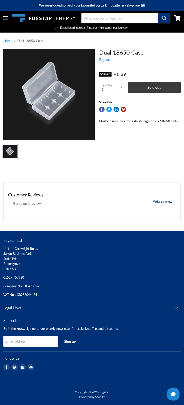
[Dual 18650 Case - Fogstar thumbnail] (10, 151)
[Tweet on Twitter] (109, 109)
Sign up (70, 341)
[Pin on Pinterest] (123, 109)
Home (7, 41)
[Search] (164, 18)
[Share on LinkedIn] (116, 109)
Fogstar (104, 59)
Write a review (162, 201)
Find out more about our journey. (107, 27)
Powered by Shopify (92, 397)
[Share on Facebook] (102, 109)
